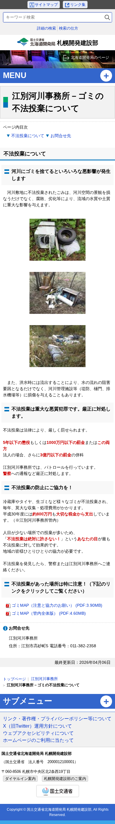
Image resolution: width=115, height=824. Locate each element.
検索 (107, 17)
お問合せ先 (60, 135)
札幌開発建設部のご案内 (65, 778)
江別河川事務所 (44, 679)
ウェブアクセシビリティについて (38, 733)
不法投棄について (27, 135)
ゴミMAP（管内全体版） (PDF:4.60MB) (49, 613)
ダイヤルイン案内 (20, 778)
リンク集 (78, 4)
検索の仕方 (68, 28)
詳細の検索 (46, 28)
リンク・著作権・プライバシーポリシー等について (57, 718)
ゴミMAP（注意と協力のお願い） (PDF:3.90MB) (57, 605)
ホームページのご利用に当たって (38, 740)
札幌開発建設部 (58, 45)
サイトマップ (46, 4)
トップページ (14, 679)
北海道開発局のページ (90, 57)
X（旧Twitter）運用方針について (37, 726)
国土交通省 (57, 791)
